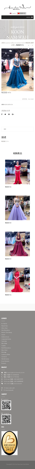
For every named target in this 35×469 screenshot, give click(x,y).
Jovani (3, 334)
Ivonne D (4, 356)
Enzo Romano (5, 361)
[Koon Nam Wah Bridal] (17, 7)
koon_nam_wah (10, 388)
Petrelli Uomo (5, 359)
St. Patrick (4, 323)
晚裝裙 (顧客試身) (8, 104)
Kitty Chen (4, 328)
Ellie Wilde (4, 343)
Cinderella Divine (6, 339)
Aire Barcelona (5, 330)
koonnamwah (9, 390)
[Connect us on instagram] (6, 419)
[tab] (17, 129)
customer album (10, 43)
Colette (3, 345)
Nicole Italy (4, 326)
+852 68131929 (18, 379)
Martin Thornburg (6, 332)
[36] (17, 69)
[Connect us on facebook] (6, 405)
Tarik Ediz (4, 341)
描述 (5, 129)
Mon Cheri (4, 350)
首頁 (2, 43)
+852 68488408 (18, 381)
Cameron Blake (5, 354)
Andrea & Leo (5, 337)
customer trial (20, 43)
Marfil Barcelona (6, 348)
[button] (28, 17)
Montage (3, 352)
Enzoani (3, 363)
